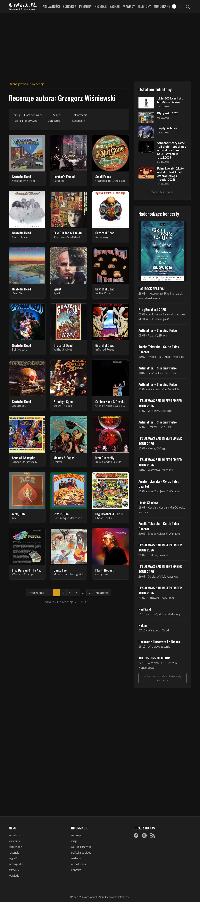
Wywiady (129, 6)
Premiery (85, 6)
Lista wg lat (55, 120)
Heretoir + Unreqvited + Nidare (159, 641)
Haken (142, 625)
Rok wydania (79, 115)
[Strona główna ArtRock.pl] (23, 6)
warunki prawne (81, 846)
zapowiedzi (15, 846)
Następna (102, 592)
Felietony (144, 6)
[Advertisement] (100, 45)
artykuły (14, 870)
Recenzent (78, 120)
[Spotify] (144, 835)
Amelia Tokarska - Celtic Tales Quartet (158, 349)
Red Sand (144, 609)
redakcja (76, 835)
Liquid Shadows (148, 502)
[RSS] (152, 835)
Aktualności (51, 6)
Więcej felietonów (162, 192)
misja (74, 841)
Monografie (162, 6)
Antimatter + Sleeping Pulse (157, 330)
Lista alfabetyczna (26, 120)
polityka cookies (81, 852)
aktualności (15, 835)
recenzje (14, 852)
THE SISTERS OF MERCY (154, 657)
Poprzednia (36, 592)
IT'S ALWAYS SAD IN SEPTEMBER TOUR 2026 (160, 403)
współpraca (78, 864)
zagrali (13, 858)
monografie (16, 864)
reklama (76, 858)
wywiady (14, 875)
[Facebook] (136, 835)
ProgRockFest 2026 (152, 309)
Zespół (56, 115)
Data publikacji (33, 115)
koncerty (14, 841)
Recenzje (101, 6)
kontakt (76, 870)
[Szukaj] (187, 6)
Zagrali (115, 6)
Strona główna (18, 84)
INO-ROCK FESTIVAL (151, 288)
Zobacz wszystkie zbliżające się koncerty (162, 678)
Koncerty (69, 6)
